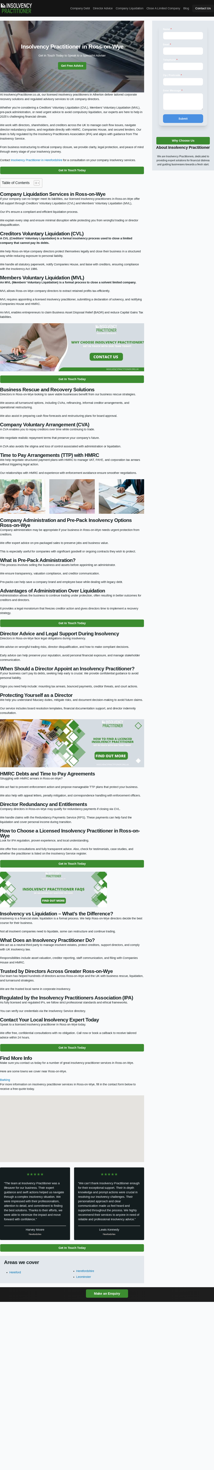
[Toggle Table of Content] (35, 183)
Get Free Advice (72, 65)
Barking (5, 1080)
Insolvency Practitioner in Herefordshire (36, 160)
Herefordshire (85, 1271)
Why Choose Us (183, 140)
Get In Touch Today (72, 170)
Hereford (15, 1272)
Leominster (83, 1277)
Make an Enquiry (107, 1293)
